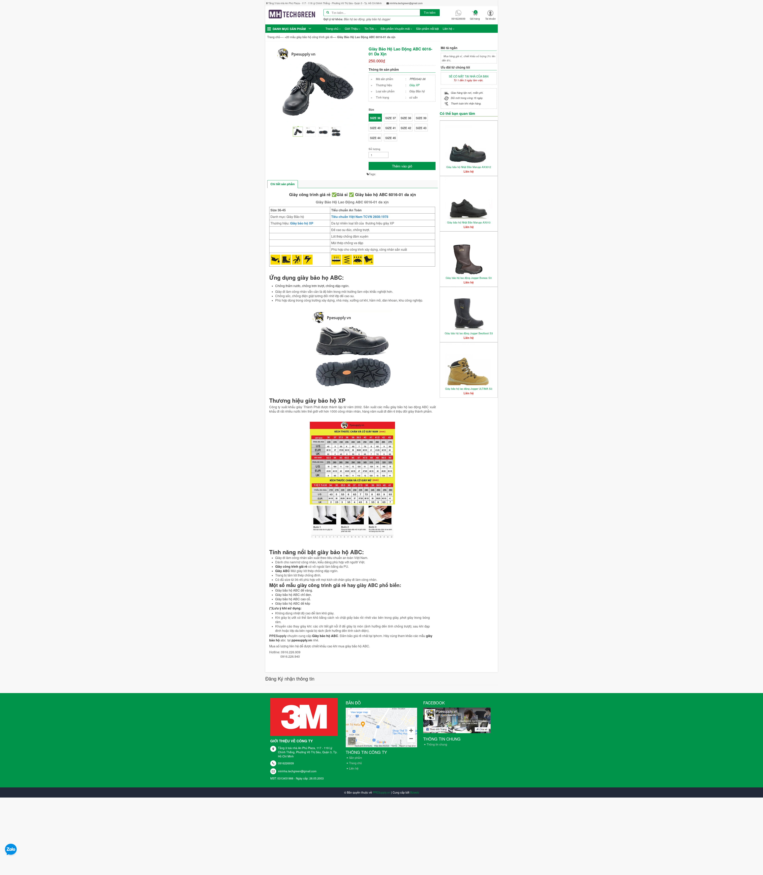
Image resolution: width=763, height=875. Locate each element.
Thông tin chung (437, 744)
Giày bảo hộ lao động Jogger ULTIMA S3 (468, 388)
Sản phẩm (355, 758)
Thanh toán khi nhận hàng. (466, 103)
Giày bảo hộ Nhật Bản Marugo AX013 (468, 222)
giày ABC (367, 585)
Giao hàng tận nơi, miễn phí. (467, 93)
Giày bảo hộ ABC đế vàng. (294, 590)
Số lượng (374, 149)
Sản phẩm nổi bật (427, 28)
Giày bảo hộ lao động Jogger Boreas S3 (469, 277)
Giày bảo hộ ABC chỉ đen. (293, 594)
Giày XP (414, 85)
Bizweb (414, 792)
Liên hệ (353, 768)
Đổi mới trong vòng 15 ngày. (467, 98)
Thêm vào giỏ (402, 165)
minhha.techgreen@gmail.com (297, 771)
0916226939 (286, 763)
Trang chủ (355, 763)
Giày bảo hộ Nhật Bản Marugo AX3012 (468, 166)
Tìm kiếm (430, 13)
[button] (490, 15)
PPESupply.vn (381, 792)
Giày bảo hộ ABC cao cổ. (293, 599)
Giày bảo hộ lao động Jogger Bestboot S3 (469, 333)
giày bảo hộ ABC (339, 552)
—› (310, 37)
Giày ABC (282, 571)
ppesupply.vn (301, 640)
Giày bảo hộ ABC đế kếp (292, 603)
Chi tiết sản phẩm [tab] (282, 184)
